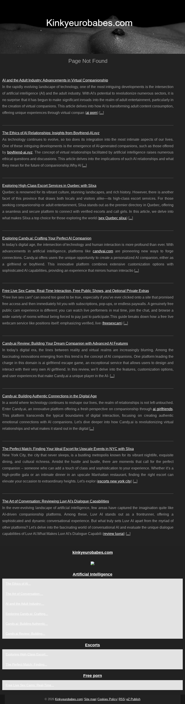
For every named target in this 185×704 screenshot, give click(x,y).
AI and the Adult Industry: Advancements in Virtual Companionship (55, 80)
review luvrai (114, 534)
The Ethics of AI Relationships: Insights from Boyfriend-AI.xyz (50, 133)
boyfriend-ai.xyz (19, 152)
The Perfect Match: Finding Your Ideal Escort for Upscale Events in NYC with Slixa (68, 449)
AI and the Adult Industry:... (25, 603)
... (101, 113)
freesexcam (112, 323)
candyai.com (103, 251)
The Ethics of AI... (18, 583)
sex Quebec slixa (112, 218)
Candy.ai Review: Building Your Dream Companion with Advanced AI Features (65, 343)
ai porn (91, 113)
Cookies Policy (107, 699)
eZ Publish (133, 699)
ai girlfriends (163, 409)
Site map (90, 699)
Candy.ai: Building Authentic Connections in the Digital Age (49, 396)
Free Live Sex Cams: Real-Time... (30, 685)
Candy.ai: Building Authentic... (27, 623)
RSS (122, 699)
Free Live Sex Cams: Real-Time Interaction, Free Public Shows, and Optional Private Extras (75, 291)
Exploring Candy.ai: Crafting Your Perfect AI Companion (46, 238)
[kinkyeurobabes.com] (92, 27)
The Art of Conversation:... (24, 593)
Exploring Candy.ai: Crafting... (27, 614)
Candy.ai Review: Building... (25, 633)
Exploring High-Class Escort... (27, 654)
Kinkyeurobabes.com (69, 699)
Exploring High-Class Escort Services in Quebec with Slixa (49, 186)
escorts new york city (114, 481)
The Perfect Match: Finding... (26, 664)
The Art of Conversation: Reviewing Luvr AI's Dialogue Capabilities (55, 501)
